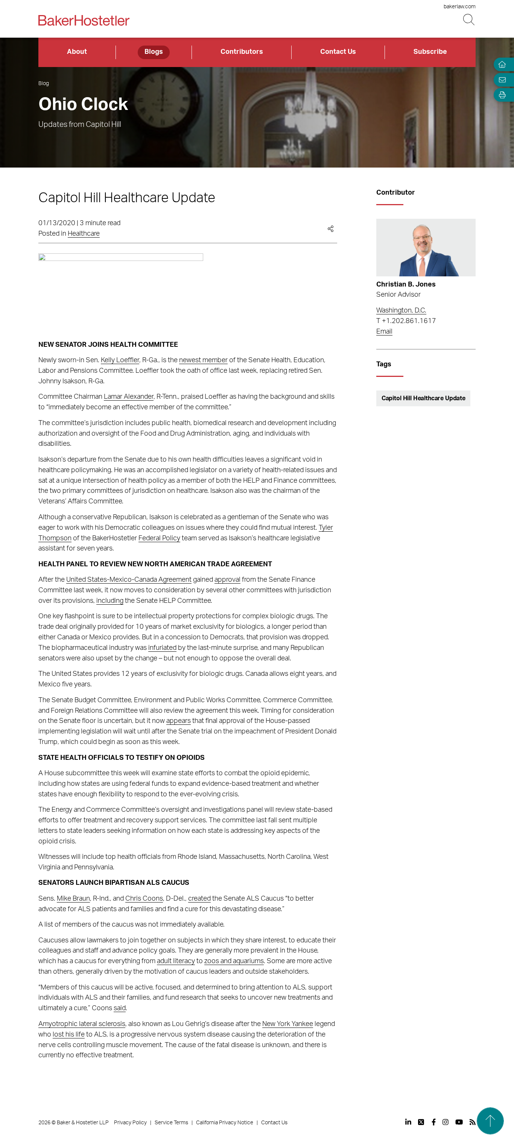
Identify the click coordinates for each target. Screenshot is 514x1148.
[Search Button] (469, 20)
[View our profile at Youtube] (459, 1122)
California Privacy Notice (224, 1122)
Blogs (153, 52)
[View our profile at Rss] (473, 1122)
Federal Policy (159, 538)
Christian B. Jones (406, 284)
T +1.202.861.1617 (406, 321)
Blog (43, 83)
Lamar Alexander (129, 396)
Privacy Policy (130, 1122)
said (120, 1008)
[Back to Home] (83, 20)
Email (384, 331)
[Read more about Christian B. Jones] (425, 247)
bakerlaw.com (460, 6)
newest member (203, 360)
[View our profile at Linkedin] (408, 1122)
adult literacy (176, 961)
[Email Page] (500, 79)
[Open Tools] (500, 95)
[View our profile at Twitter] (421, 1122)
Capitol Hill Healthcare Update (423, 398)
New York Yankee (287, 1024)
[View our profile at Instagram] (446, 1122)
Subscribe (430, 52)
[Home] (500, 64)
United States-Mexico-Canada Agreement (129, 579)
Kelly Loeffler (120, 360)
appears (178, 721)
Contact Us (338, 52)
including (109, 601)
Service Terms (171, 1122)
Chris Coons (144, 898)
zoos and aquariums (234, 961)
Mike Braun (73, 898)
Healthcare (84, 233)
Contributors (242, 52)
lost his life (69, 1034)
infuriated (162, 648)
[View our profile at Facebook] (434, 1122)
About (77, 52)
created (199, 898)
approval (227, 579)
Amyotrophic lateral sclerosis (81, 1024)
